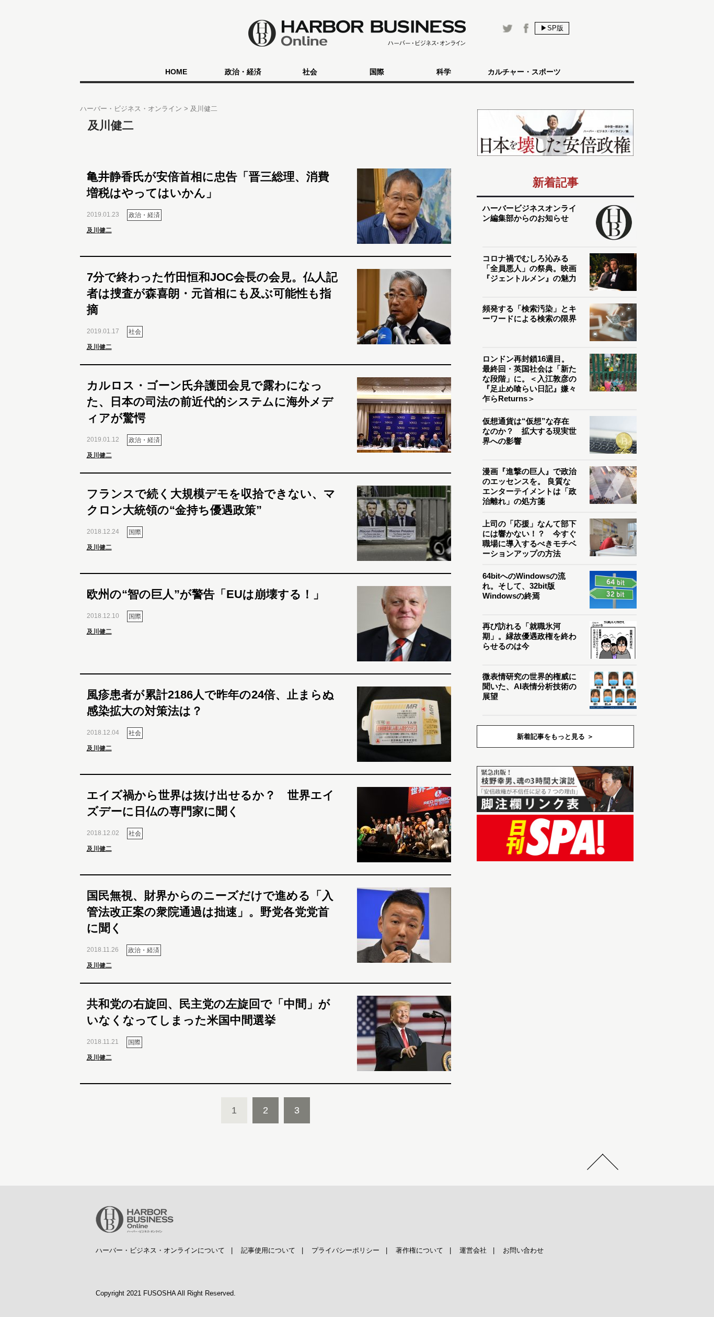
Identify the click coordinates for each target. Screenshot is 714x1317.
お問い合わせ (523, 1250)
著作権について (419, 1250)
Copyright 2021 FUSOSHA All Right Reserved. (166, 1293)
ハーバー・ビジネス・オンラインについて (160, 1250)
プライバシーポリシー (345, 1250)
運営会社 (473, 1250)
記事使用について (268, 1250)
